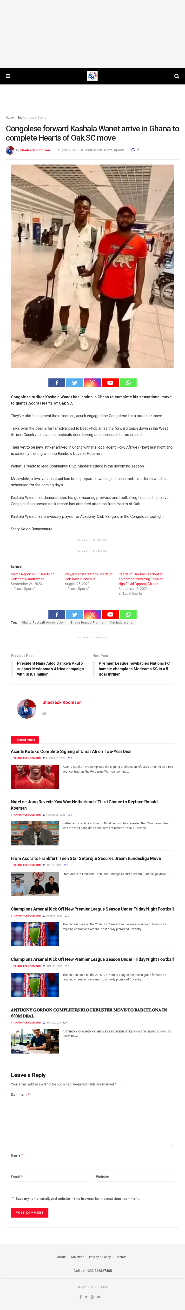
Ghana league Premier (87, 622)
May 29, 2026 (53, 1022)
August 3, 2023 (68, 150)
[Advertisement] (92, 34)
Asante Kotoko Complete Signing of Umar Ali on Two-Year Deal (71, 751)
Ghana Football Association (43, 622)
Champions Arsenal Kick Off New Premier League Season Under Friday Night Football (92, 908)
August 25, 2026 (55, 758)
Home (10, 117)
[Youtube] (110, 382)
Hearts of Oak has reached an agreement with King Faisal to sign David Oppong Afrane (141, 579)
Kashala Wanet (122, 622)
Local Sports (38, 117)
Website (102, 1177)
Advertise (77, 1257)
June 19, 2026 (53, 915)
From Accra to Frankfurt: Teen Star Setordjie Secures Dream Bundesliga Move (86, 858)
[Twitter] (74, 382)
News (108, 150)
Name (17, 1155)
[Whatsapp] (128, 382)
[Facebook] (56, 382)
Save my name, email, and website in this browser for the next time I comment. (78, 1199)
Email (17, 1176)
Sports (22, 117)
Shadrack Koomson (35, 150)
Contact (121, 1257)
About (61, 1257)
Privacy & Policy (100, 1257)
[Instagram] (92, 382)
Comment (20, 1094)
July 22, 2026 (53, 865)
